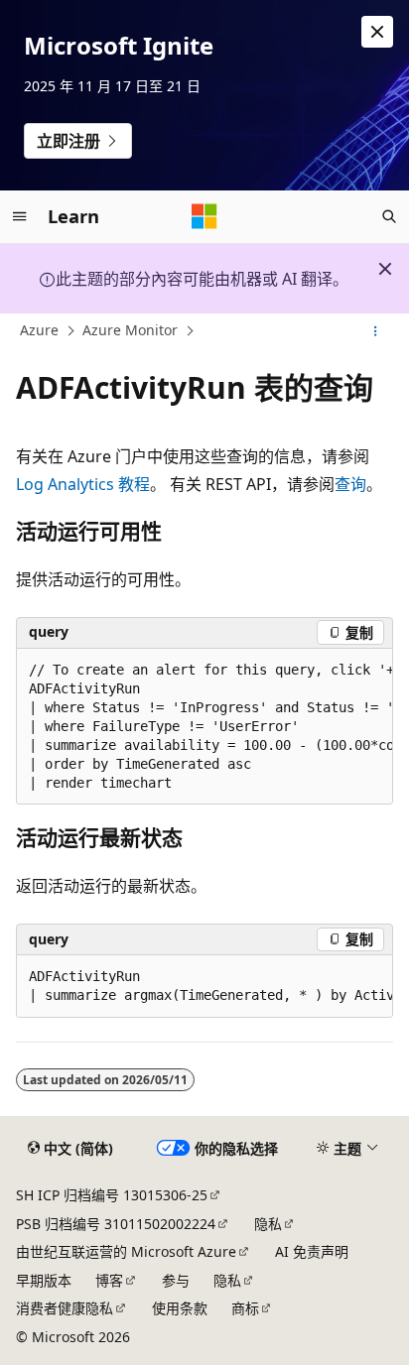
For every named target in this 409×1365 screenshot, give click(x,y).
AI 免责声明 (311, 1251)
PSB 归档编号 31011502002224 (115, 1223)
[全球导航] (20, 216)
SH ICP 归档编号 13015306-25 (111, 1194)
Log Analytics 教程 (83, 484)
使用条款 (179, 1308)
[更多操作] (375, 331)
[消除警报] (377, 32)
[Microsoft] (204, 216)
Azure (39, 330)
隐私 (268, 1223)
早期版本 (43, 1280)
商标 (245, 1308)
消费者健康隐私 (64, 1308)
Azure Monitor (130, 330)
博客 (109, 1280)
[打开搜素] (389, 216)
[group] (204, 727)
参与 (176, 1280)
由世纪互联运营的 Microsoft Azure (126, 1251)
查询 (350, 484)
